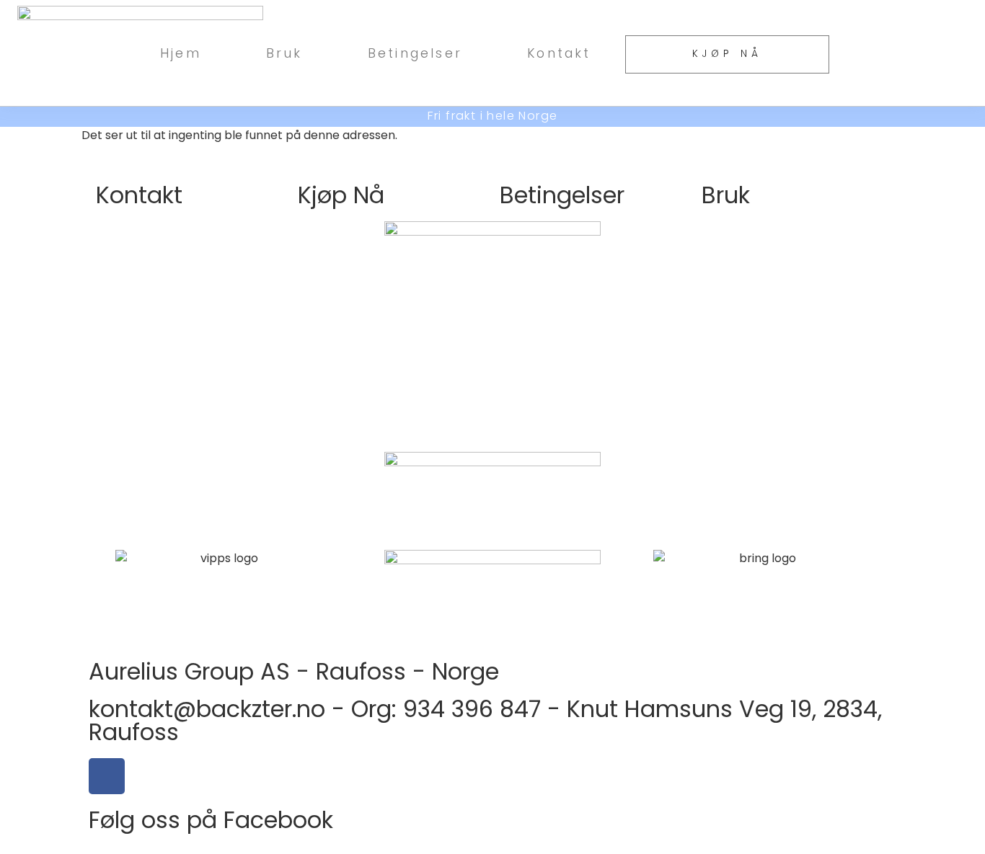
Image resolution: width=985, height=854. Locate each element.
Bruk (284, 53)
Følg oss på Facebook (211, 820)
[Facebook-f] (107, 776)
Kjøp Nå (341, 195)
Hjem (180, 53)
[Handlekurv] (907, 53)
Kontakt (559, 53)
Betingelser (415, 53)
